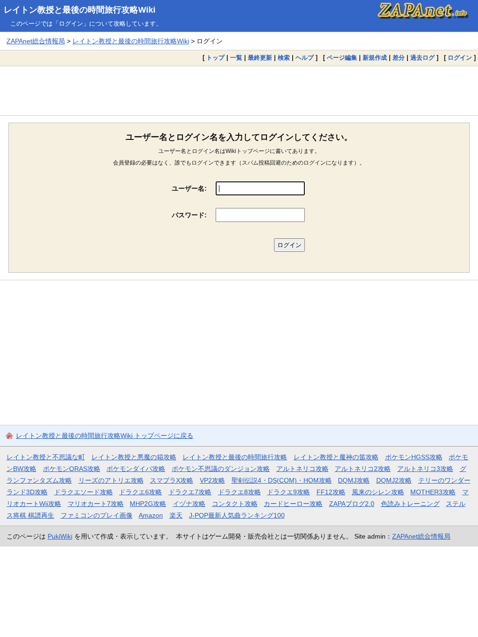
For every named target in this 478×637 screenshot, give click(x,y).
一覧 (236, 57)
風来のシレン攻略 (378, 492)
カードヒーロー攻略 (293, 503)
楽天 (176, 515)
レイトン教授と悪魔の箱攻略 (133, 457)
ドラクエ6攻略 (140, 492)
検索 (284, 57)
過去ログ (422, 57)
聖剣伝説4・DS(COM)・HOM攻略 (282, 480)
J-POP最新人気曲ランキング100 (237, 515)
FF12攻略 (330, 492)
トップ (215, 57)
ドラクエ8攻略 (239, 492)
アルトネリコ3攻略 (425, 468)
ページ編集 (342, 57)
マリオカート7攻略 (96, 503)
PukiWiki (60, 536)
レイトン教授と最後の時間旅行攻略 (235, 457)
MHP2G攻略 (148, 503)
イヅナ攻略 (189, 503)
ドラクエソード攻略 (83, 492)
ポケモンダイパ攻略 (135, 468)
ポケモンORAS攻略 (71, 468)
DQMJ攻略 (354, 480)
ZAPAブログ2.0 (351, 503)
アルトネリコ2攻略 (363, 468)
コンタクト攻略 (235, 503)
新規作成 (375, 57)
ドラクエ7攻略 (190, 492)
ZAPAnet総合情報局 (36, 41)
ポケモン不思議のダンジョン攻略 (221, 468)
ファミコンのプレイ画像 (97, 515)
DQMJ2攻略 (394, 480)
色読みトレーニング (410, 503)
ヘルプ (304, 57)
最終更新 (260, 57)
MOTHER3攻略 (433, 492)
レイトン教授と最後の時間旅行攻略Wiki (79, 9)
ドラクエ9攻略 (288, 492)
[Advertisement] (239, 90)
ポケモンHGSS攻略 (414, 457)
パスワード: (189, 215)
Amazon (151, 515)
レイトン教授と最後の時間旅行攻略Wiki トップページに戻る (104, 435)
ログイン (460, 57)
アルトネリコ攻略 (302, 468)
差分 (399, 57)
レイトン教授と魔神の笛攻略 (336, 457)
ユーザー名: (189, 188)
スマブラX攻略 (171, 480)
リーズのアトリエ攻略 (111, 480)
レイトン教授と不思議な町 (46, 457)
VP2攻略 (212, 480)
